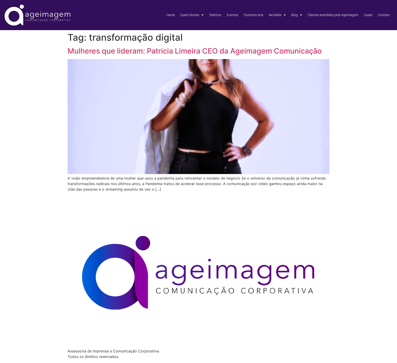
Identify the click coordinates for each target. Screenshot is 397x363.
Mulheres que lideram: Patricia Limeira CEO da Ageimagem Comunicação (195, 50)
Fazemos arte (253, 15)
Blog (294, 15)
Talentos (215, 15)
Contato (384, 15)
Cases (368, 15)
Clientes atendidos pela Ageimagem (333, 15)
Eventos (232, 15)
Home (170, 15)
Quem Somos (189, 15)
